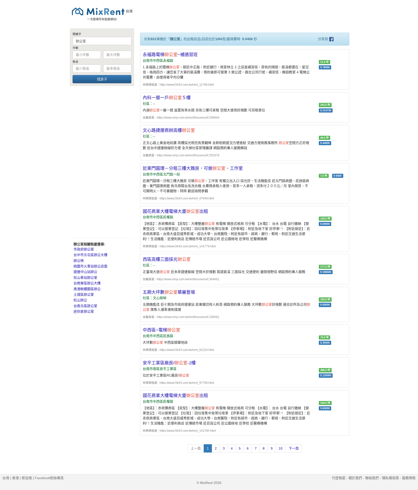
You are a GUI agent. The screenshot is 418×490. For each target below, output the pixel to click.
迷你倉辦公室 (84, 311)
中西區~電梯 (161, 330)
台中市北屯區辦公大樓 (90, 255)
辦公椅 (79, 261)
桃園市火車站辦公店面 (90, 266)
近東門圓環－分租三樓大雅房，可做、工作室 (193, 168)
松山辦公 (80, 300)
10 (281, 448)
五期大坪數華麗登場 (169, 292)
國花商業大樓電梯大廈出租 (175, 211)
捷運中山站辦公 (85, 272)
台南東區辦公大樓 (87, 283)
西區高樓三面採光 (167, 259)
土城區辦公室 (84, 294)
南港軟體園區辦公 (87, 289)
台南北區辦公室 (85, 306)
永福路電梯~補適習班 (170, 54)
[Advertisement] (102, 161)
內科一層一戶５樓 (167, 97)
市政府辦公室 (84, 249)
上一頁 (196, 448)
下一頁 (294, 448)
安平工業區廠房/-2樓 (169, 363)
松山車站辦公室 (85, 277)
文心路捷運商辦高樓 (169, 130)
